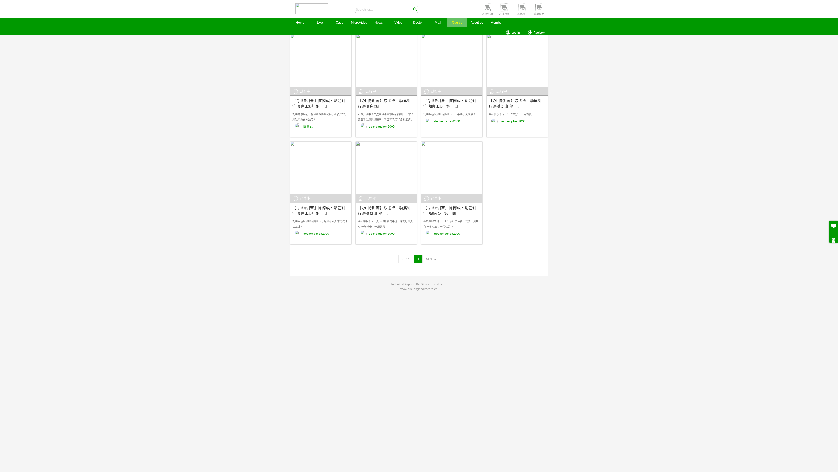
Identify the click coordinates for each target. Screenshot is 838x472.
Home (300, 22)
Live (320, 22)
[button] (487, 9)
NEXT (431, 259)
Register (538, 32)
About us (477, 22)
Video (398, 22)
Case (339, 22)
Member (497, 22)
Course (457, 22)
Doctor (418, 22)
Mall (438, 22)
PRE (406, 259)
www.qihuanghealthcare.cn (419, 289)
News (378, 22)
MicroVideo (359, 22)
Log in (515, 32)
